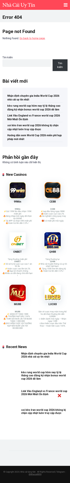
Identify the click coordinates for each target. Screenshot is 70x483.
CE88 (52, 201)
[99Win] (17, 197)
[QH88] (52, 247)
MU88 (17, 304)
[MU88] (17, 300)
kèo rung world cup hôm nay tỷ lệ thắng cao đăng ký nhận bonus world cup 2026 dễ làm (33, 107)
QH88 (52, 251)
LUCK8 (53, 304)
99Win (17, 201)
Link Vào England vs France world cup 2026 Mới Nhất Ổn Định (33, 117)
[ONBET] (17, 247)
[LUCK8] (52, 300)
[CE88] (52, 197)
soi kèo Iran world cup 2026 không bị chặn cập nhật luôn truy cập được (32, 127)
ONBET (17, 251)
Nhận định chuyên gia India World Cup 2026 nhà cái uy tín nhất (33, 97)
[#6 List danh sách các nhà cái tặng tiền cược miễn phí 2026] (18, 4)
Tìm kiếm (7, 57)
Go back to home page (32, 38)
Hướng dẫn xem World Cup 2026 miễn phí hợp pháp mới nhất (34, 137)
